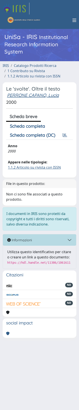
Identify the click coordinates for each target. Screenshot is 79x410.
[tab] (65, 135)
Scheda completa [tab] (27, 126)
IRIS (6, 65)
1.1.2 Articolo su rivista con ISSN (33, 76)
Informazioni (21, 240)
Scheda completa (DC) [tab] (32, 135)
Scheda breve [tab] (23, 116)
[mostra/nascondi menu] (74, 20)
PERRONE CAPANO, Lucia (33, 95)
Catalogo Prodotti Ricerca (35, 65)
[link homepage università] (24, 20)
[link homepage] (16, 8)
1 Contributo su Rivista (26, 70)
